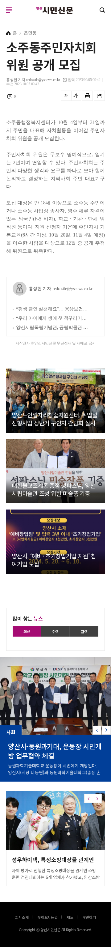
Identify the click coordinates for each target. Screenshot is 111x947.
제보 (70, 917)
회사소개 (21, 917)
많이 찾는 (28, 618)
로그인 (1, 15)
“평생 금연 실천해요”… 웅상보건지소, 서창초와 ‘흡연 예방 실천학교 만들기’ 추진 (53, 308)
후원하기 (89, 917)
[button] (106, 730)
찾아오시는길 (48, 917)
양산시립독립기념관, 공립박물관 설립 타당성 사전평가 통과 (53, 327)
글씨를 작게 (66, 95)
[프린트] (87, 95)
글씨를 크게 (76, 95)
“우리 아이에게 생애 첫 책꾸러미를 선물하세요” (53, 318)
